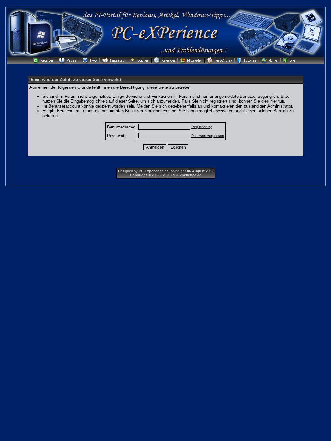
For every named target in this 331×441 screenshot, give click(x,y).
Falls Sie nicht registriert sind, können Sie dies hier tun (233, 101)
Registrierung (201, 127)
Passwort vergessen (207, 136)
